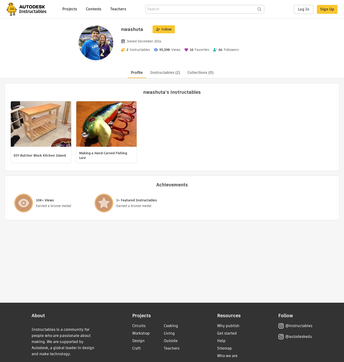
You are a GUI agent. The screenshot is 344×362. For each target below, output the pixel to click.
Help (221, 340)
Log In (303, 9)
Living (169, 333)
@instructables (298, 325)
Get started (227, 333)
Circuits (139, 325)
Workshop (141, 333)
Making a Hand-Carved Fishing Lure (103, 155)
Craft (136, 348)
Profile (137, 72)
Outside (171, 340)
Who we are (227, 355)
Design (138, 340)
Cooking (171, 325)
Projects (69, 9)
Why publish (228, 325)
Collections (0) (200, 72)
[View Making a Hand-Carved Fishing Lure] (106, 124)
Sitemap (224, 348)
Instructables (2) (165, 72)
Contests (93, 9)
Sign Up (327, 9)
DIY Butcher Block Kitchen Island (40, 155)
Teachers (118, 9)
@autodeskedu (298, 336)
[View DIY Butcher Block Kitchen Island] (41, 124)
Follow (166, 29)
